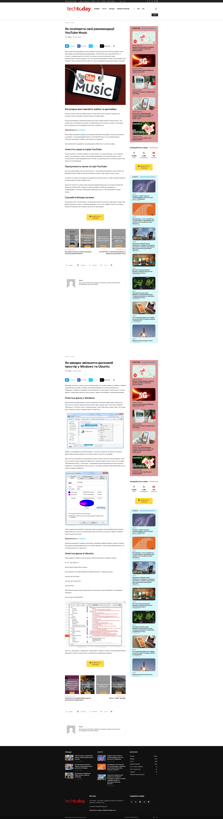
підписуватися (154, 152)
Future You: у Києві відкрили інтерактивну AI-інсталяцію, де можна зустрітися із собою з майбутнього (142, 116)
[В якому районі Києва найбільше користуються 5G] (143, 60)
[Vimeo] (155, 1)
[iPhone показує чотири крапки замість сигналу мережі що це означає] (69, 758)
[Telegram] (140, 802)
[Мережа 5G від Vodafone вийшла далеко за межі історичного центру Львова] (143, 37)
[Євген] (66, 37)
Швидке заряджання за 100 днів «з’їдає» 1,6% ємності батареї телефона (72, 238)
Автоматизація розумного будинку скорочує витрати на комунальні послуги (142, 271)
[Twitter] (152, 1)
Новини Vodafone (137, 45)
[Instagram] (150, 1)
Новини (72, 246)
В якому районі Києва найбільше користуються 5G (143, 71)
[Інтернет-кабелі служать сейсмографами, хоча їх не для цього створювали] (143, 186)
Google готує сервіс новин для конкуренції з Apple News (119, 238)
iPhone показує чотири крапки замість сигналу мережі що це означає (84, 757)
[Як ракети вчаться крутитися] (143, 331)
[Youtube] (157, 1)
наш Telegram (81, 130)
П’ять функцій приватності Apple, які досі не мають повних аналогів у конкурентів (143, 319)
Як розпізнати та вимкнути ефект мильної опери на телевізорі (83, 775)
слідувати (144, 152)
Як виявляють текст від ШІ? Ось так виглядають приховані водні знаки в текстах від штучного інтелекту (143, 221)
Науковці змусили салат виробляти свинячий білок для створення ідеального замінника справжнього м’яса (143, 295)
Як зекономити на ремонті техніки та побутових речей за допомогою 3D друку (83, 766)
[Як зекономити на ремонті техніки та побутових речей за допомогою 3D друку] (69, 767)
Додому (67, 22)
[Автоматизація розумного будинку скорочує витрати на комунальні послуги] (143, 260)
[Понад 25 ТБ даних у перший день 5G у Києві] (143, 82)
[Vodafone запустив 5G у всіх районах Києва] (143, 128)
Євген (69, 37)
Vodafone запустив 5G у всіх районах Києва (141, 138)
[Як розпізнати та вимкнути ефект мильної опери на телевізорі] (69, 776)
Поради (72, 22)
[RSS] (135, 802)
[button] (156, 9)
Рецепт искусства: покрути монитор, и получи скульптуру (103, 238)
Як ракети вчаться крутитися (142, 340)
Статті (134, 194)
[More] (114, 46)
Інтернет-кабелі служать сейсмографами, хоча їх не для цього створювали (142, 197)
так (134, 152)
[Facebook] (147, 1)
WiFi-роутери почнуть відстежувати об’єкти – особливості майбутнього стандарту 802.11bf (87, 238)
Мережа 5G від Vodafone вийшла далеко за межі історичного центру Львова (143, 48)
